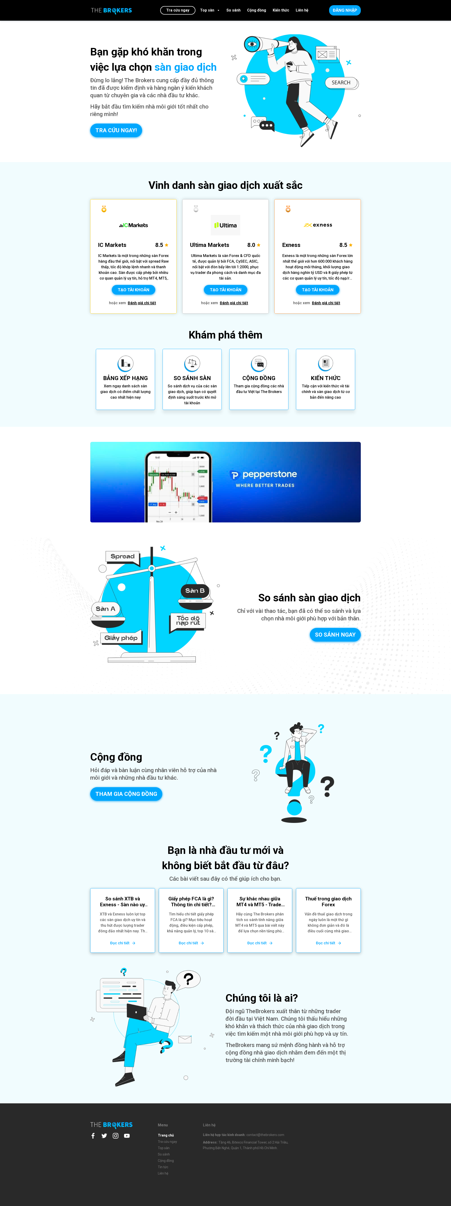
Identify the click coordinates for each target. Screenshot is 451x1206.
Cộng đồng (166, 1161)
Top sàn (164, 1148)
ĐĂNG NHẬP (345, 10)
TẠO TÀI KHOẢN (133, 289)
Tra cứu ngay (167, 1142)
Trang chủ (166, 1135)
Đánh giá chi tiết (142, 303)
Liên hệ (163, 1173)
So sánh (164, 1154)
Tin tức (163, 1167)
